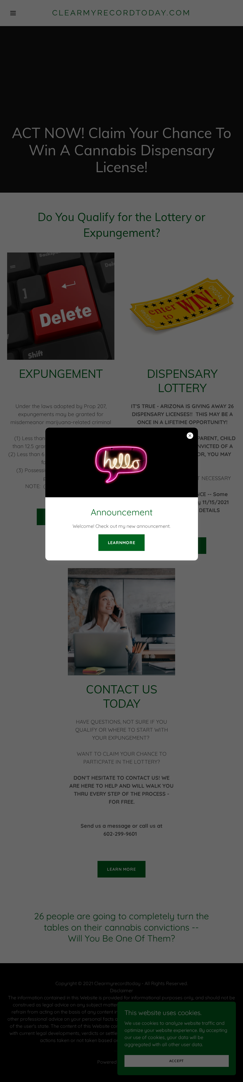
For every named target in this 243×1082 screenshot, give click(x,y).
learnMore (121, 542)
